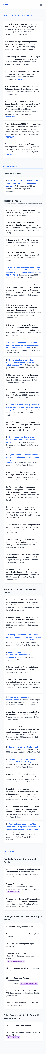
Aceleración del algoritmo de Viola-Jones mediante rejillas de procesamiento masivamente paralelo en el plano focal (23, 826)
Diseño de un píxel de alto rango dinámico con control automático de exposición (20, 439)
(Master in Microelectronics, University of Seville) (23, 204)
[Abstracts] (10, 117)
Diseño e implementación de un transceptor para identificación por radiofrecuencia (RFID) (20, 362)
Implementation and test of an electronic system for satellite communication (19, 654)
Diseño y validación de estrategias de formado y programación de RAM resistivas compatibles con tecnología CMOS (23, 637)
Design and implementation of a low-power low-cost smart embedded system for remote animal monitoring (22, 345)
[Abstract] (22, 79)
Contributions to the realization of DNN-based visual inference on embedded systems (22, 183)
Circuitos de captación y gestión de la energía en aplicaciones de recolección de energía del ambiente (23, 407)
